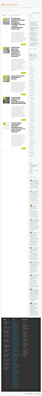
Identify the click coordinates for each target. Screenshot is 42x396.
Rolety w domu (25, 321)
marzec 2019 (32, 122)
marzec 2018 (32, 135)
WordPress (39, 393)
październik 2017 (32, 141)
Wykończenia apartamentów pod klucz (16, 373)
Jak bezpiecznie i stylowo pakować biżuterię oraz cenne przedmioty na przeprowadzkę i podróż (34, 305)
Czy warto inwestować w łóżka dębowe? (7, 327)
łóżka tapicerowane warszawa (16, 386)
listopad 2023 (32, 89)
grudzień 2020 (32, 112)
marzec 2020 (32, 116)
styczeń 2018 (32, 139)
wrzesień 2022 (32, 99)
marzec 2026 (32, 76)
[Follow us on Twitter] (33, 13)
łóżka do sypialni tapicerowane (16, 382)
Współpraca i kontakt (8, 7)
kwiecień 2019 (32, 120)
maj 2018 (31, 131)
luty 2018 (31, 137)
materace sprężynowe (15, 341)
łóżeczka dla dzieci (16, 381)
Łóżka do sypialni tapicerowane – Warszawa (6, 368)
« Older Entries (3, 151)
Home (3, 7)
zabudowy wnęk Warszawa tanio (15, 378)
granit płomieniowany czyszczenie (15, 332)
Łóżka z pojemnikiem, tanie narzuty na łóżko (6, 359)
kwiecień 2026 (32, 74)
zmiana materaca (15, 380)
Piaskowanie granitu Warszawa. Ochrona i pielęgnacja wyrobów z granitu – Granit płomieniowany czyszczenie (18, 24)
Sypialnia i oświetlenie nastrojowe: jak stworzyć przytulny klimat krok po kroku (33, 207)
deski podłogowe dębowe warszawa (15, 330)
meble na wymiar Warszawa (16, 344)
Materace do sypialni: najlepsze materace (6, 322)
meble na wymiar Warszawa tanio (16, 346)
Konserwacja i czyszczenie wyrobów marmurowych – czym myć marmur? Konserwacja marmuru (18, 127)
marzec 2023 (32, 97)
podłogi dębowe (15, 357)
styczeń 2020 (32, 118)
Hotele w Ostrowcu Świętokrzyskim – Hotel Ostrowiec (7, 331)
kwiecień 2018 (32, 133)
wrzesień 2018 (32, 129)
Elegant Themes (30, 393)
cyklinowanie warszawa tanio (16, 328)
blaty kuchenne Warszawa (16, 322)
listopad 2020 (32, 114)
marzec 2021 (32, 108)
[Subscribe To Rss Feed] (38, 13)
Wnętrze (14, 10)
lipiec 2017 (31, 146)
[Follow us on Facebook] (35, 13)
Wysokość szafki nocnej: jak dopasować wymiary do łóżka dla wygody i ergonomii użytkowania (25, 352)
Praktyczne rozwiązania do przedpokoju (15, 359)
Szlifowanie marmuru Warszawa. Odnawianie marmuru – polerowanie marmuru (16, 52)
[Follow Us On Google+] (40, 13)
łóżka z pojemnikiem (16, 387)
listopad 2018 (32, 127)
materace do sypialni (16, 338)
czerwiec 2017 (32, 148)
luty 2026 (31, 78)
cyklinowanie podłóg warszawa (16, 326)
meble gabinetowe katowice (16, 343)
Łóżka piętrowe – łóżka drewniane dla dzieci (7, 336)
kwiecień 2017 (32, 152)
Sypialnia (36, 7)
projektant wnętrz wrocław (15, 361)
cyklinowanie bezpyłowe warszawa (15, 324)
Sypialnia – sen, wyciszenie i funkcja (7, 10)
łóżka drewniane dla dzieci (16, 384)
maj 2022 (31, 101)
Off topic (14, 7)
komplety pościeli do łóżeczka (15, 335)
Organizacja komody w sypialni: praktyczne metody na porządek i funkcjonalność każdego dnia (34, 234)
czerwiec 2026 (32, 70)
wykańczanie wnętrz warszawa (16, 371)
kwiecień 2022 (32, 103)
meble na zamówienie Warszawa (15, 348)
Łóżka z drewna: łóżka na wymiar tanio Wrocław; (6, 340)
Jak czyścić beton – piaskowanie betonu (18, 77)
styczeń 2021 (32, 110)
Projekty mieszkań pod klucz (16, 365)
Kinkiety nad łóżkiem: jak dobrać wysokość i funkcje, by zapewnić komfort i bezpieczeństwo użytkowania (34, 277)
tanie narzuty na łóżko (15, 368)
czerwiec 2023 (32, 95)
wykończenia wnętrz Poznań (16, 375)
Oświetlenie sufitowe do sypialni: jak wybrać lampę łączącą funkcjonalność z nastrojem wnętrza (34, 249)
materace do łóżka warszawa (16, 340)
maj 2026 (31, 72)
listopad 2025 (32, 80)
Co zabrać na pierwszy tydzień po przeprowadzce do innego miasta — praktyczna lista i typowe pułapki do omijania (34, 291)
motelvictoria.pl (17, 30)
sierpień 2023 (32, 91)
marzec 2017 (32, 154)
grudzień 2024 (32, 82)
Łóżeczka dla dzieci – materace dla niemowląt (7, 350)
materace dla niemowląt (16, 337)
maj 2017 (31, 150)
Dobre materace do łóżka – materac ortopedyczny (7, 355)
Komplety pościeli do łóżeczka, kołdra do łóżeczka (7, 364)
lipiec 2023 (31, 93)
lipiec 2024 (31, 84)
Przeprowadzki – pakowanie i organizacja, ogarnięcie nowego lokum (25, 7)
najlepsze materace (16, 356)
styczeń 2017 (32, 156)
